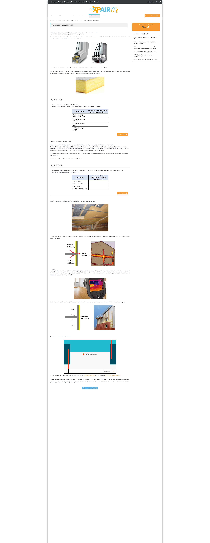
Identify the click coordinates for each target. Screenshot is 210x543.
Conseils (72, 16)
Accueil (53, 16)
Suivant (94, 388)
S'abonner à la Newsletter (152, 16)
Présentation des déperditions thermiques (68, 20)
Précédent (87, 388)
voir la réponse (122, 134)
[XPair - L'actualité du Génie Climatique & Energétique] (105, 9)
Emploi (104, 16)
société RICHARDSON (90, 375)
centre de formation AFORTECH (112, 375)
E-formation (53, 20)
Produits (82, 16)
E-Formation (93, 16)
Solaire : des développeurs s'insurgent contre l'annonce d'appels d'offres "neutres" (78, 1)
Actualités (61, 16)
